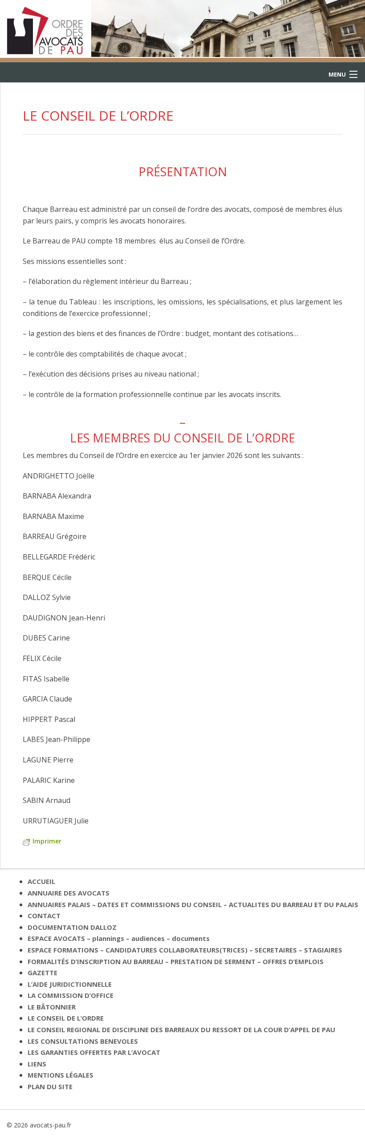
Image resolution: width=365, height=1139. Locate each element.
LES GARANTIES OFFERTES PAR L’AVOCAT (94, 1052)
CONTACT (44, 915)
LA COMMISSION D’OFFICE (71, 995)
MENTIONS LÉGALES (60, 1074)
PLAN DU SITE (50, 1086)
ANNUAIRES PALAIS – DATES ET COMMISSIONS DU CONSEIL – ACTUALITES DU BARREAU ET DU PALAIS (193, 904)
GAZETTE (42, 972)
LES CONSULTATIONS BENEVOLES (83, 1041)
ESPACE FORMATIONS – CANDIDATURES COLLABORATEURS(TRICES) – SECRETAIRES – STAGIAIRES (185, 949)
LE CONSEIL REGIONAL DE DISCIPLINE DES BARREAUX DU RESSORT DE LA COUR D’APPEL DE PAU (181, 1029)
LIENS (37, 1063)
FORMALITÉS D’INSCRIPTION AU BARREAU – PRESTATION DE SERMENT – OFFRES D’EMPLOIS (176, 961)
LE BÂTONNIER (52, 1006)
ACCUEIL (41, 881)
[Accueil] (45, 28)
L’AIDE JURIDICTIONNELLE (70, 984)
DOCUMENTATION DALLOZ (72, 927)
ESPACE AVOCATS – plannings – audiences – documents (119, 938)
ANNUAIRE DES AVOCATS (69, 892)
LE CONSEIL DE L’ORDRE (66, 1017)
